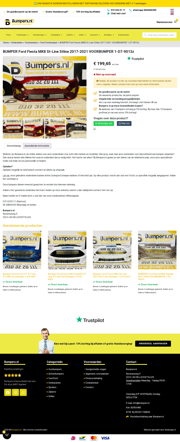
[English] (172, 13)
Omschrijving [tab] (14, 145)
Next (83, 128)
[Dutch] (172, 10)
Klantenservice (164, 22)
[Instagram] (15, 392)
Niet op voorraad (105, 74)
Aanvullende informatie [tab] (37, 145)
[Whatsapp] (23, 392)
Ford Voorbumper (48, 42)
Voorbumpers (31, 42)
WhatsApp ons (104, 123)
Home (6, 42)
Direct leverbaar (14, 281)
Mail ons (125, 123)
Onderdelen (16, 42)
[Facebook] (7, 392)
